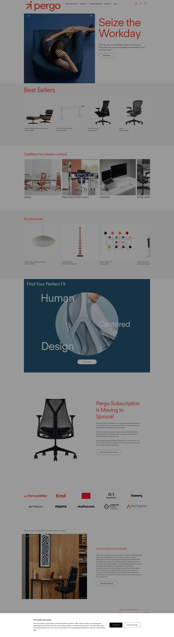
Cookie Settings (132, 625)
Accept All (116, 625)
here (35, 630)
